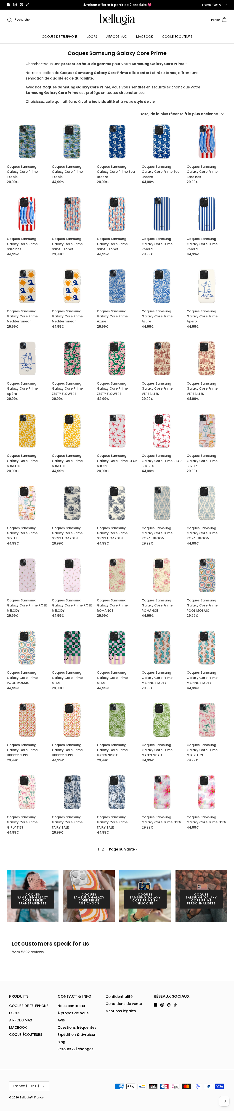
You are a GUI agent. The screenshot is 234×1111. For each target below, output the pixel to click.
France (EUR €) (212, 5)
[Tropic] (27, 141)
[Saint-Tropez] (72, 214)
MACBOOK (144, 36)
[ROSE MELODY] (27, 575)
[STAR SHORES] (117, 431)
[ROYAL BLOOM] (162, 503)
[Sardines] (207, 141)
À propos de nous (73, 1013)
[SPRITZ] (207, 431)
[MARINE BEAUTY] (162, 647)
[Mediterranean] (27, 286)
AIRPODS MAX (116, 36)
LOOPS (92, 36)
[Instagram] (15, 4)
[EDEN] (162, 792)
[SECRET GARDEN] (72, 503)
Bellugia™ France (32, 1097)
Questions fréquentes (77, 1027)
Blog (61, 1041)
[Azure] (117, 286)
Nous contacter (71, 1005)
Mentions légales (121, 1011)
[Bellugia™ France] (117, 20)
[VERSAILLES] (162, 358)
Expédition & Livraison (77, 1034)
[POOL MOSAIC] (207, 575)
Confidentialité (119, 996)
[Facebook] (8, 4)
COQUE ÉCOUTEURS (177, 36)
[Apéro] (207, 286)
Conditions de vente (124, 1003)
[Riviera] (162, 214)
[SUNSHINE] (27, 431)
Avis (61, 1020)
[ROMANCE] (117, 575)
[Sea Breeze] (117, 141)
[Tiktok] (27, 4)
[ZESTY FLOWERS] (72, 358)
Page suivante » (123, 849)
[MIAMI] (72, 647)
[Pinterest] (21, 4)
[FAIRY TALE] (72, 792)
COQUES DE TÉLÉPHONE (59, 36)
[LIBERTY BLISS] (27, 720)
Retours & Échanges (75, 1049)
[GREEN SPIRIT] (117, 720)
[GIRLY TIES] (207, 720)
